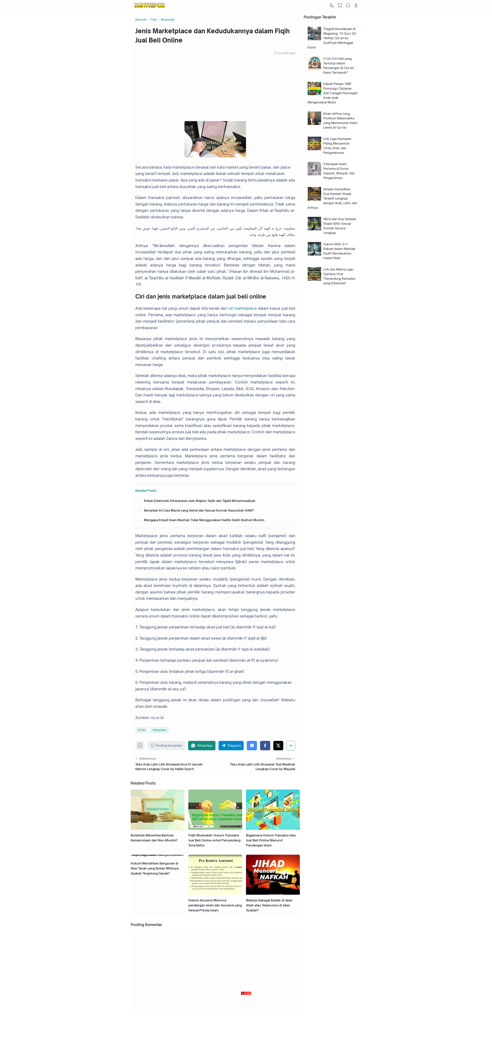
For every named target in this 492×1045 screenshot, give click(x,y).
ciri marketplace (242, 308)
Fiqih (142, 729)
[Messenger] (252, 745)
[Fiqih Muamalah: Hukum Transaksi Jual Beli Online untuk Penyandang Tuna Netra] (215, 828)
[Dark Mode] (332, 5)
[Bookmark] (140, 747)
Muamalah (160, 729)
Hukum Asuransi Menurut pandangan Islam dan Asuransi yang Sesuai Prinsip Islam (215, 905)
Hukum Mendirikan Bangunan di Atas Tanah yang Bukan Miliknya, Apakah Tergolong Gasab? (155, 868)
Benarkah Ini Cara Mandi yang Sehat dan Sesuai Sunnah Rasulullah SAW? (199, 510)
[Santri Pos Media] (149, 5)
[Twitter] (278, 745)
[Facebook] (265, 745)
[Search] (348, 5)
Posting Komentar (169, 745)
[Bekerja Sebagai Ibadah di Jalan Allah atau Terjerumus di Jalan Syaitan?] (273, 893)
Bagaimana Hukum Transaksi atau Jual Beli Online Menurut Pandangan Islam (271, 840)
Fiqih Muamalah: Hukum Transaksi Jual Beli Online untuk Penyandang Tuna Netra (214, 840)
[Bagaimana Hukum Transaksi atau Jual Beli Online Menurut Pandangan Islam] (273, 828)
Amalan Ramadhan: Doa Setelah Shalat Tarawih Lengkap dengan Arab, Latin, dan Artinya (332, 198)
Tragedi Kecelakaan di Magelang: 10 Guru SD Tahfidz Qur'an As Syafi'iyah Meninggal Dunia (332, 38)
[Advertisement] (215, 88)
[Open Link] (356, 5)
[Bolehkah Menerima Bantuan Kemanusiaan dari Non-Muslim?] (158, 828)
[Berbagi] (290, 745)
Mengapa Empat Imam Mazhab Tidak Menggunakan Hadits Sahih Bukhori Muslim (204, 520)
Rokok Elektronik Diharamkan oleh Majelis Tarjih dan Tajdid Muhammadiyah (199, 501)
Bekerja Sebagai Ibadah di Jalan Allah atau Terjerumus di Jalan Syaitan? (269, 905)
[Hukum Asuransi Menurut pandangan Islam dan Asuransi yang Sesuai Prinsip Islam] (215, 893)
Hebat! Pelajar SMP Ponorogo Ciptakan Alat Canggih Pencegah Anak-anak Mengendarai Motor (332, 93)
